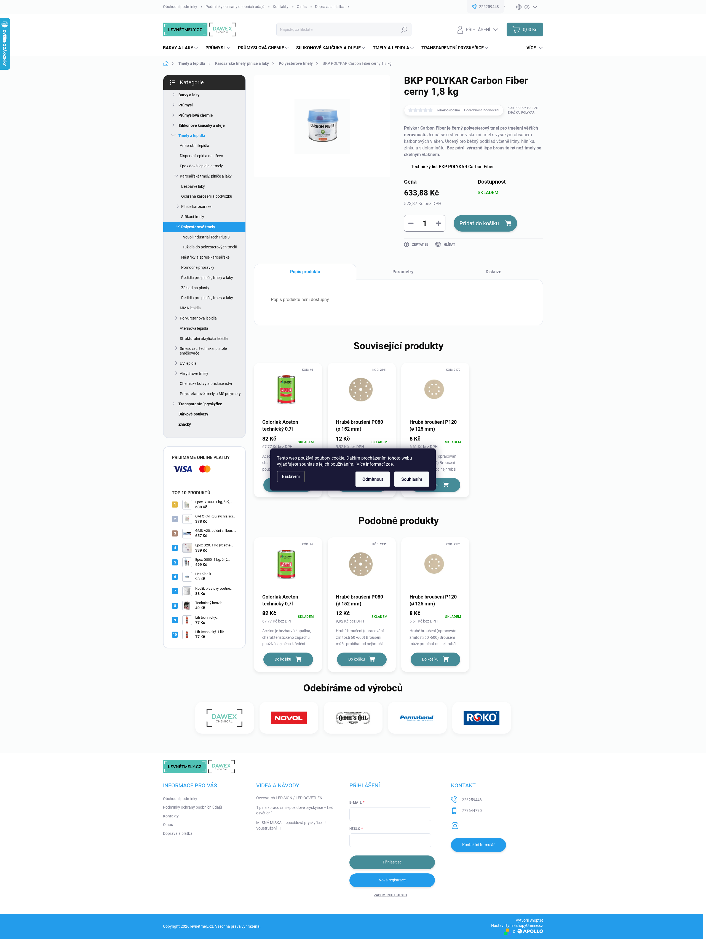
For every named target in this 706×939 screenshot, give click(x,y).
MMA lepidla (190, 308)
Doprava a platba (329, 6)
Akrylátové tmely (194, 373)
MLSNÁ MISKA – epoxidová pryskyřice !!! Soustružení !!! (291, 825)
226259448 (472, 800)
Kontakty (280, 6)
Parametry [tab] (402, 271)
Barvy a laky (188, 95)
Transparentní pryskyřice (200, 404)
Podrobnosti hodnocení (481, 110)
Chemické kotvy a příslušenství (206, 383)
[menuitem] (181, 48)
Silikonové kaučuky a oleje (201, 125)
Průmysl (185, 105)
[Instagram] (455, 824)
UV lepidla (188, 363)
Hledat (404, 29)
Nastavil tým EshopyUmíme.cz (517, 925)
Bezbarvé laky (193, 186)
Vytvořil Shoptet (529, 920)
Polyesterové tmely (198, 227)
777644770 (472, 810)
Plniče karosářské (196, 206)
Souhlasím (411, 479)
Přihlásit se (392, 862)
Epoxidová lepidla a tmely (201, 166)
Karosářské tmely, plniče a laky (206, 176)
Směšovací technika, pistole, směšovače (204, 350)
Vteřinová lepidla (194, 328)
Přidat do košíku (479, 223)
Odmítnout (372, 479)
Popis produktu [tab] (305, 271)
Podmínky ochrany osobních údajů (234, 6)
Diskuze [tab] (493, 271)
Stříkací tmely (192, 216)
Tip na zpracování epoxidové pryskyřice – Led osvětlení (294, 810)
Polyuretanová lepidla (198, 318)
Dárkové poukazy (193, 414)
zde (389, 464)
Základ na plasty (195, 288)
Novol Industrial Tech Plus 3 (206, 237)
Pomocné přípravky (197, 267)
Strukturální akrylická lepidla (204, 338)
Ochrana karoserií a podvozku (206, 196)
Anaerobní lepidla (194, 145)
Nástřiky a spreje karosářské (205, 257)
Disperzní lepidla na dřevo (201, 156)
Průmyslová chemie (195, 115)
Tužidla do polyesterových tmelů (210, 247)
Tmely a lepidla (191, 135)
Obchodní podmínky (180, 6)
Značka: (521, 112)
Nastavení (291, 476)
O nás (302, 6)
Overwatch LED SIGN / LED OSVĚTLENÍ (289, 798)
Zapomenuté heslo (390, 895)
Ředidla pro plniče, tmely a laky (207, 277)
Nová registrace (392, 880)
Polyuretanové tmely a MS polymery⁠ (210, 393)
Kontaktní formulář (478, 845)
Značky (184, 424)
